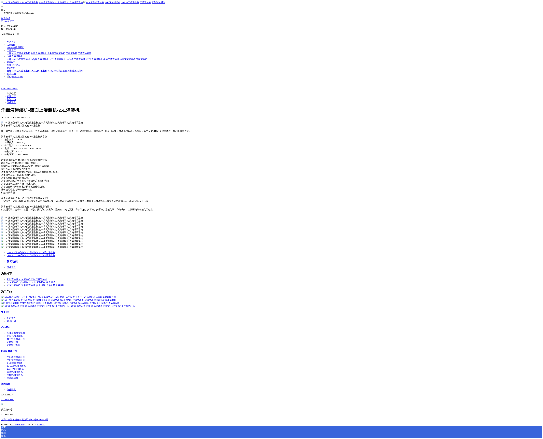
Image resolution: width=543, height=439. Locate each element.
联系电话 (5, 18)
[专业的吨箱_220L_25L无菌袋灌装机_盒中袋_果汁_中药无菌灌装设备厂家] (271, 2)
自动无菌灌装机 (9, 351)
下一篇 (31, 255)
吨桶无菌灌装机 (15, 375)
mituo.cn (41, 424)
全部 (9, 53)
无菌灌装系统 (13, 345)
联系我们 (11, 321)
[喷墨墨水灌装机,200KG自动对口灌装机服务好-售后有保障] (31, 303)
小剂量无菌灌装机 (16, 360)
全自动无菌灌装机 (16, 357)
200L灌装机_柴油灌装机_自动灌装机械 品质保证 (31, 282)
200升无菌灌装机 (15, 369)
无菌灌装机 (12, 342)
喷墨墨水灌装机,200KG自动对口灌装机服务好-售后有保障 (91, 303)
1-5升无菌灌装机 (15, 363)
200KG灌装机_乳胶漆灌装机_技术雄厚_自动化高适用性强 (35, 285)
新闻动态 (11, 99)
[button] (6, 88)
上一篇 (31, 252)
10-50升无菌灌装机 (16, 366)
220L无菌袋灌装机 (16, 333)
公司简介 (11, 318)
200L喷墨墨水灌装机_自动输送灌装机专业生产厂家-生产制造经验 (102, 306)
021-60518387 (7, 21)
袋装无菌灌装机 (15, 372)
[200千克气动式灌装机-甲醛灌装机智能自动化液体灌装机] (30, 300)
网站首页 (11, 42)
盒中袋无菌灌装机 (16, 339)
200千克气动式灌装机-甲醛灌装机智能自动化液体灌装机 (88, 300)
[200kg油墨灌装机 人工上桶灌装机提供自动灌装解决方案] (30, 297)
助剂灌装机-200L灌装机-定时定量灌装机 (27, 279)
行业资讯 (11, 102)
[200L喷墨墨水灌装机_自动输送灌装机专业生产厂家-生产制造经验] (35, 306)
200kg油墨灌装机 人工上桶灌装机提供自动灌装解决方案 (88, 297)
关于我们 (5, 312)
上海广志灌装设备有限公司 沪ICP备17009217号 (24, 419)
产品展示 (5, 327)
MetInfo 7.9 (18, 424)
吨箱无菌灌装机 (15, 336)
